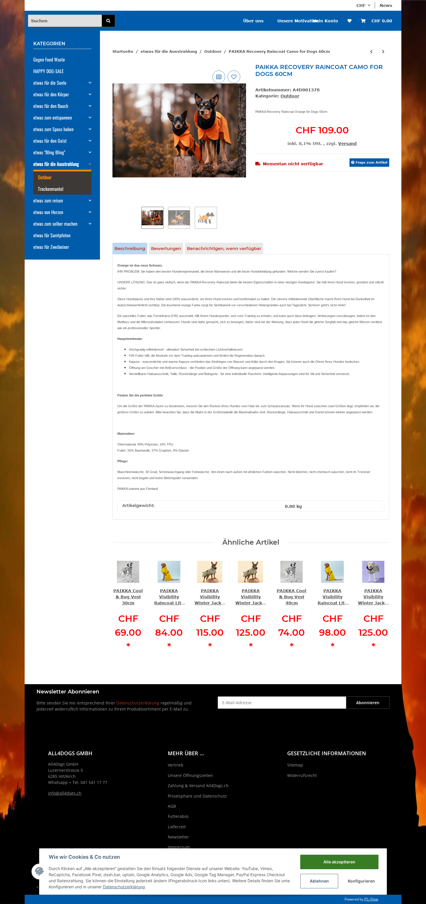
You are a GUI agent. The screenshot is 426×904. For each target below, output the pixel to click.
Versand (347, 143)
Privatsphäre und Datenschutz (197, 796)
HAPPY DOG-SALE (48, 71)
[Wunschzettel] (349, 21)
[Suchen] (108, 21)
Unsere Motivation (297, 20)
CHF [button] (360, 5)
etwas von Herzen (48, 212)
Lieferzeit (177, 826)
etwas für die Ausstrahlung (56, 163)
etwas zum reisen (48, 200)
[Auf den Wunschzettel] (233, 76)
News (386, 5)
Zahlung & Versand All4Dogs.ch (198, 785)
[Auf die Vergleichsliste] (218, 76)
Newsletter (178, 837)
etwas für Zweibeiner (51, 246)
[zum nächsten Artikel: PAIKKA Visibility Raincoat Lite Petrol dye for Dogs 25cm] (383, 51)
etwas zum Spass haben (53, 129)
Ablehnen (319, 880)
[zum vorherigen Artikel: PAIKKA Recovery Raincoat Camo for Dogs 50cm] (371, 51)
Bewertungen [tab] (166, 248)
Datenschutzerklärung (137, 703)
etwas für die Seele (49, 82)
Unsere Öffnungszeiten (190, 775)
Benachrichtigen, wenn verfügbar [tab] (224, 248)
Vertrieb (175, 765)
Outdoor (290, 95)
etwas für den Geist (50, 140)
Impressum (179, 847)
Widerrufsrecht (302, 775)
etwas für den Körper (51, 94)
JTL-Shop (371, 899)
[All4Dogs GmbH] (148, 17)
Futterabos (178, 816)
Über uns (253, 20)
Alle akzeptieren (339, 861)
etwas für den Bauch (50, 105)
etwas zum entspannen (52, 117)
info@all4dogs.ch (64, 793)
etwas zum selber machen (55, 223)
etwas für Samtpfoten (51, 235)
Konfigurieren (361, 880)
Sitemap (295, 765)
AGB (172, 806)
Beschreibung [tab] (129, 248)
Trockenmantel (50, 188)
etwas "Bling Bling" (49, 152)
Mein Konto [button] (325, 20)
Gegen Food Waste (49, 59)
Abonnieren (367, 702)
